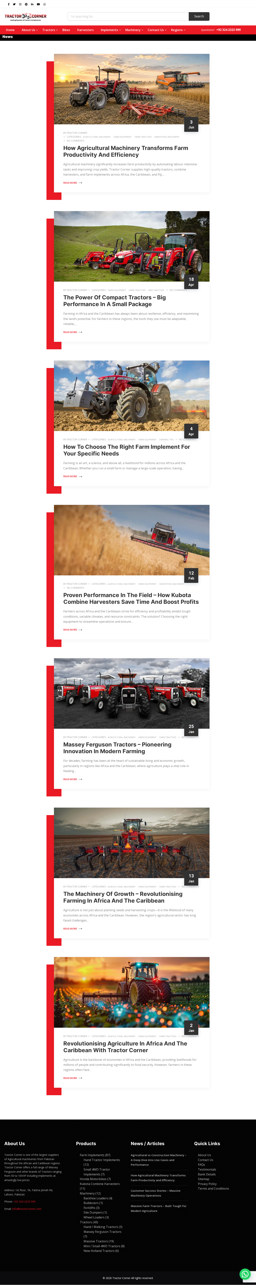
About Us (28, 30)
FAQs (201, 1165)
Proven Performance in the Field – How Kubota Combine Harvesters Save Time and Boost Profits (131, 598)
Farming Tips (166, 439)
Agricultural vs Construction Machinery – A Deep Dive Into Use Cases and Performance (158, 1159)
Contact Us (156, 30)
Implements (109, 30)
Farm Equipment (123, 136)
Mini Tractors (156, 290)
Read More (70, 182)
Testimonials (207, 1169)
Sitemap (203, 1179)
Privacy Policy (207, 1184)
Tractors (48, 30)
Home (10, 30)
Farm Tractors (143, 136)
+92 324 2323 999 (24, 1201)
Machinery (133, 30)
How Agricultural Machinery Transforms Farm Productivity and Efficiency (125, 151)
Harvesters (85, 30)
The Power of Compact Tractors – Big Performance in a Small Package (114, 300)
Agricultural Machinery (97, 136)
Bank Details (207, 1174)
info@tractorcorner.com (26, 1209)
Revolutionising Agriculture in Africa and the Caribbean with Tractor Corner (125, 1047)
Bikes (66, 30)
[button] (245, 1274)
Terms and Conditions (213, 1188)
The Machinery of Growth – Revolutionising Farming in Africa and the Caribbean (123, 897)
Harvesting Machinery (166, 136)
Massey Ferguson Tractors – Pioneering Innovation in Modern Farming (117, 748)
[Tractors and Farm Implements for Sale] (25, 16)
